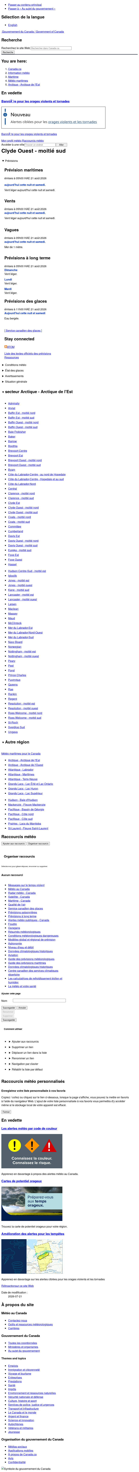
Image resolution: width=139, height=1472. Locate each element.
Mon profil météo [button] (11, 141)
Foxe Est (13, 555)
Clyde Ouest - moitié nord (23, 507)
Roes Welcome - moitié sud (24, 718)
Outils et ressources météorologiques (30, 1324)
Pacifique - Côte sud (20, 819)
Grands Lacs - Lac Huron (23, 788)
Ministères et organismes (23, 1347)
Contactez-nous (17, 1320)
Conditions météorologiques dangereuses (33, 936)
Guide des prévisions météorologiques (31, 959)
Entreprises (15, 1377)
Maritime (13, 77)
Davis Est (14, 536)
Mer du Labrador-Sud (21, 637)
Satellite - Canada (19, 897)
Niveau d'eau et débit (21, 947)
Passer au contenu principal (25, 5)
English (12, 25)
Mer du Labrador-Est (20, 628)
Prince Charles (17, 675)
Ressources (11, 357)
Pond (11, 670)
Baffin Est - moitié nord (21, 413)
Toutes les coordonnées (22, 1343)
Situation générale (16, 381)
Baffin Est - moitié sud (21, 417)
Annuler (22, 1008)
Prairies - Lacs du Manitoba (24, 823)
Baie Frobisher (17, 432)
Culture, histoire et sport (22, 1401)
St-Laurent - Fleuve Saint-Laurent (28, 828)
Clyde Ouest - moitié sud (23, 512)
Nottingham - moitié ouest (23, 656)
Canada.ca (14, 69)
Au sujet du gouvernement (24, 1351)
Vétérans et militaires (20, 1428)
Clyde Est (14, 503)
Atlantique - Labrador (20, 770)
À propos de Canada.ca (22, 1454)
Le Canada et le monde (22, 1412)
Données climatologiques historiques (30, 951)
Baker (11, 436)
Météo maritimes (18, 81)
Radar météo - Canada (22, 893)
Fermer (6, 1112)
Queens (13, 684)
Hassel (12, 564)
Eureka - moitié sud (19, 550)
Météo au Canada (19, 889)
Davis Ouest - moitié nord (23, 541)
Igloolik (12, 576)
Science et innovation (21, 1420)
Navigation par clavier (25, 1064)
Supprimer (8, 1016)
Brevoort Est (15, 455)
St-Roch (13, 722)
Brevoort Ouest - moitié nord (25, 460)
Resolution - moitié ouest (23, 708)
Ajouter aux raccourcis (14, 843)
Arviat (11, 408)
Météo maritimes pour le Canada (21, 753)
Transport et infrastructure (23, 1408)
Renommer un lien (23, 1058)
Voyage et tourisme (19, 1373)
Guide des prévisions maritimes (27, 963)
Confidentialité (17, 1462)
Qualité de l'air (16, 904)
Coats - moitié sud (19, 522)
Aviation (13, 955)
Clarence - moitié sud (21, 498)
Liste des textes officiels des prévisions (27, 353)
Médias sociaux (17, 1446)
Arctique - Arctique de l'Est (24, 84)
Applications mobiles (20, 1450)
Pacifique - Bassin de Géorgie (26, 809)
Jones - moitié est (18, 580)
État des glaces (14, 370)
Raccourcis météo (33, 141)
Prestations (15, 1381)
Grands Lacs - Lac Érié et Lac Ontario (30, 784)
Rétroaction (17, 1286)
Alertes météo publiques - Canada (28, 920)
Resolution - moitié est (21, 703)
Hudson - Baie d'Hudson (23, 800)
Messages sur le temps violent (26, 885)
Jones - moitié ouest (20, 585)
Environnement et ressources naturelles (32, 1393)
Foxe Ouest (15, 560)
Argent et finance (18, 1416)
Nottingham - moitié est (22, 651)
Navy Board (15, 642)
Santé (11, 1385)
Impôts (12, 1389)
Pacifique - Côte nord (21, 814)
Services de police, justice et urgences (31, 1405)
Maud (11, 618)
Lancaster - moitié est (21, 595)
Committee (14, 526)
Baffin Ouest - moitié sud (22, 427)
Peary (11, 661)
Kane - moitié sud (18, 590)
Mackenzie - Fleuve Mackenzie (26, 805)
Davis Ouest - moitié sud (22, 545)
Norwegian (14, 647)
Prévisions (11, 161)
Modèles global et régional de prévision (31, 939)
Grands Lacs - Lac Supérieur (25, 793)
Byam (11, 470)
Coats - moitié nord (19, 517)
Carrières (13, 1328)
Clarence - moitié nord (21, 493)
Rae (10, 689)
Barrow (12, 441)
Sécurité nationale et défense (25, 1397)
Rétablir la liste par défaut (27, 1069)
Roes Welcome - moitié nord (25, 713)
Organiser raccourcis (38, 843)
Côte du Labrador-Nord (22, 484)
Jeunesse (14, 1432)
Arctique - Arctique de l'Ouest (25, 765)
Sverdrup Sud (16, 727)
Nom (4, 1001)
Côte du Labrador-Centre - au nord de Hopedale (37, 474)
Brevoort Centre (17, 451)
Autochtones (15, 1424)
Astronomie (15, 943)
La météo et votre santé (22, 986)
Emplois (13, 1366)
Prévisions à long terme (22, 916)
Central (12, 488)
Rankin (12, 694)
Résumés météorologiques (24, 932)
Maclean (13, 609)
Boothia (12, 446)
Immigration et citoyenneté (24, 1370)
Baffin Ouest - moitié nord (23, 422)
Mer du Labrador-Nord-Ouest (25, 632)
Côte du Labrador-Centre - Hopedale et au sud (36, 479)
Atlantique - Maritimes (21, 774)
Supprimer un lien (22, 1047)
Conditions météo (15, 365)
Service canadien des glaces (23, 330)
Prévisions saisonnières (22, 912)
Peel (11, 666)
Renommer (8, 1012)
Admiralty (13, 403)
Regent (12, 699)
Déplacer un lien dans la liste (29, 1053)
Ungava (13, 732)
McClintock (15, 623)
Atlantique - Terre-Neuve (22, 779)
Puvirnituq (14, 680)
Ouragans (14, 928)
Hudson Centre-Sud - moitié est (27, 571)
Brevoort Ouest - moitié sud (24, 465)
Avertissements (14, 376)
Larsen (12, 604)
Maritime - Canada (19, 901)
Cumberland (15, 531)
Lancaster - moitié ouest (22, 599)
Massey (12, 613)
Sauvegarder (9, 1008)
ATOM (10, 347)
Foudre (12, 924)
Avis (10, 1458)
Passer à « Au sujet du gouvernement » (31, 8)
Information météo (19, 73)
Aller (61, 145)
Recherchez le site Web (15, 48)
